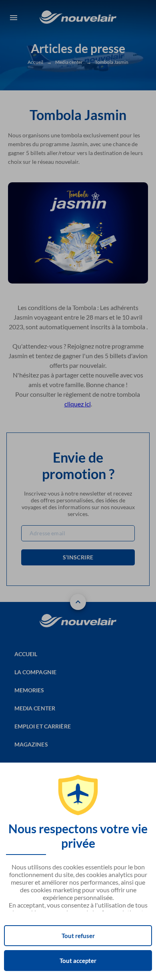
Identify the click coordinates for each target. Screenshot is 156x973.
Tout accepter (78, 960)
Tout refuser (78, 935)
